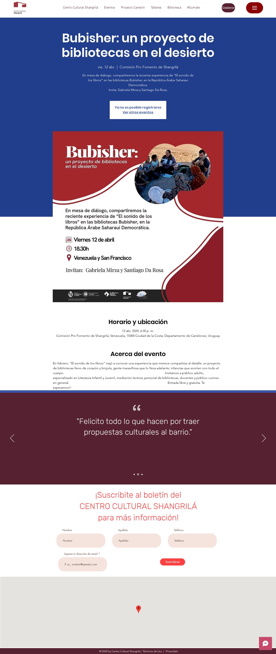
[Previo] (12, 438)
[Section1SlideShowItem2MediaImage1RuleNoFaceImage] (138, 474)
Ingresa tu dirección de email (81, 554)
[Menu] (254, 7)
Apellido (123, 530)
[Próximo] (264, 438)
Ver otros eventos (138, 112)
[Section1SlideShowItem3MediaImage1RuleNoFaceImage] (142, 474)
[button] (80, 7)
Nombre (67, 530)
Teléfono (178, 530)
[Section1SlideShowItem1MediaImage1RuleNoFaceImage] (134, 474)
